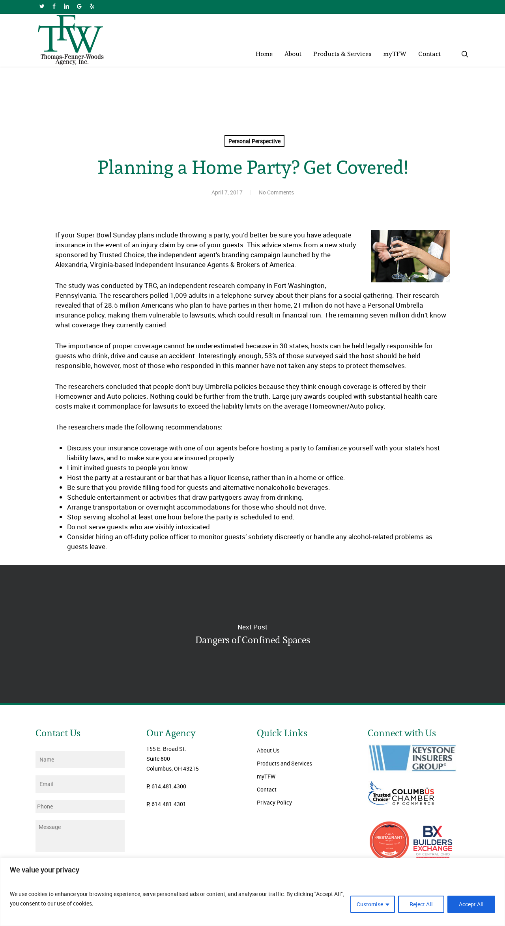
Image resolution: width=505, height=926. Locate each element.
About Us (268, 750)
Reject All (421, 904)
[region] (252, 892)
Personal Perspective (254, 141)
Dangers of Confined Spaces (252, 634)
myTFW (266, 776)
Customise (370, 904)
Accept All (471, 904)
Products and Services (284, 763)
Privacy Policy (274, 802)
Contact (267, 789)
